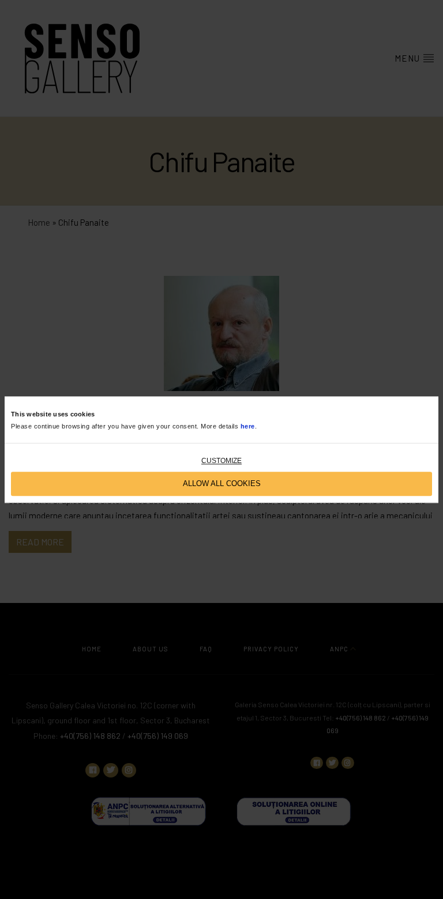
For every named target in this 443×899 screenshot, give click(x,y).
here (248, 426)
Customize (221, 461)
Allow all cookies (222, 484)
